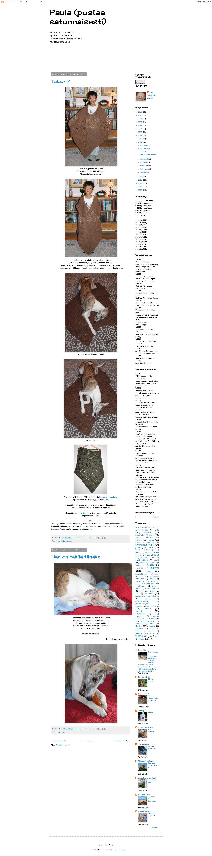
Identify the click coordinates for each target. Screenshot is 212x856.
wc (149, 639)
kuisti (142, 562)
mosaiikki (138, 584)
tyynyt (152, 628)
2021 (140, 129)
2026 (140, 112)
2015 (140, 180)
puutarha (155, 606)
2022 (140, 125)
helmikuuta (144, 169)
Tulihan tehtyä (144, 677)
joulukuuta (144, 145)
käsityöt (63, 541)
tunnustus (139, 628)
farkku (137, 537)
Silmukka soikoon (145, 727)
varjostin (152, 633)
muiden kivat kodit (151, 584)
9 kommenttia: (86, 729)
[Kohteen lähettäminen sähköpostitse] (95, 538)
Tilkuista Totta (144, 795)
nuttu (137, 594)
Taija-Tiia (142, 650)
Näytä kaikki (155, 827)
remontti (139, 611)
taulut (152, 624)
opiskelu (148, 599)
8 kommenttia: (86, 538)
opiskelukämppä (141, 601)
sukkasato (155, 619)
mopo (153, 581)
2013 (140, 187)
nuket (142, 591)
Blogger (122, 850)
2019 (140, 135)
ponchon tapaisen (109, 497)
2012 (140, 190)
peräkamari (138, 606)
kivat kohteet (141, 560)
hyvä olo (150, 542)
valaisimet (139, 633)
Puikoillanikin (143, 744)
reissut (148, 609)
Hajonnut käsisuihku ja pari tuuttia (153, 698)
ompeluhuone (140, 596)
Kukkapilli (142, 711)
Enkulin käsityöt (145, 811)
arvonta (147, 532)
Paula (152, 92)
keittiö (137, 552)
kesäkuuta (144, 162)
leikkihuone (154, 576)
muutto (153, 586)
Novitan (83, 513)
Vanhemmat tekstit (122, 741)
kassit (137, 550)
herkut (151, 540)
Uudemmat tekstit (59, 741)
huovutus (138, 542)
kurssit (137, 565)
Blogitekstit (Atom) (63, 745)
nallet (147, 589)
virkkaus (141, 639)
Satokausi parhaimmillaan (152, 765)
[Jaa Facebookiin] (102, 538)
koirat (63, 732)
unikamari (151, 631)
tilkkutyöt (138, 626)
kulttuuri (152, 562)
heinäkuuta (144, 159)
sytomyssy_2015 (147, 621)
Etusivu (90, 741)
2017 (140, 142)
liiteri (142, 579)
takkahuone (140, 624)
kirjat (156, 555)
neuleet (70, 541)
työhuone (138, 631)
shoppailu (139, 616)
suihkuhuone (144, 619)
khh (141, 555)
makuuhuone (140, 581)
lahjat (148, 571)
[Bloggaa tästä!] (98, 538)
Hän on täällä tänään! (76, 557)
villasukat (140, 636)
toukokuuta (144, 166)
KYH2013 (150, 565)
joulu (137, 547)
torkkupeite (150, 626)
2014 (140, 183)
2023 (140, 122)
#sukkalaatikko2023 (142, 527)
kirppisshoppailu (147, 557)
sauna (154, 614)
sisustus (155, 616)
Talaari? (60, 81)
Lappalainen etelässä (147, 778)
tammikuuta (145, 172)
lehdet (141, 576)
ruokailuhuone (140, 614)
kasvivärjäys (150, 550)
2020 (140, 132)
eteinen (152, 535)
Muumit (142, 586)
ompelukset (153, 596)
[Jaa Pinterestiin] (105, 538)
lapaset (156, 574)
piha (146, 606)
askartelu (139, 535)
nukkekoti (151, 591)
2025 (140, 115)
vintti (157, 636)
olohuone (149, 594)
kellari (147, 552)
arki (157, 530)
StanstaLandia (144, 694)
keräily (156, 552)
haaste (138, 540)
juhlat (150, 547)
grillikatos (149, 537)
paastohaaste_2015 (142, 604)
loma (152, 579)
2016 (140, 177)
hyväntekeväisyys (143, 545)
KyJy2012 (139, 568)
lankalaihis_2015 (141, 574)
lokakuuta (144, 148)
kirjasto (148, 555)
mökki (137, 589)
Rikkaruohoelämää (146, 761)
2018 (140, 139)
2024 (140, 119)
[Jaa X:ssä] (100, 538)
